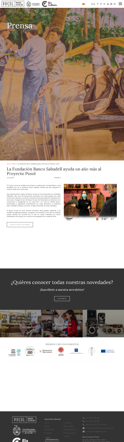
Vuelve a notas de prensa (20, 225)
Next (120, 218)
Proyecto (48, 433)
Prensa (14, 164)
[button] (84, 4)
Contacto (67, 422)
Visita (47, 426)
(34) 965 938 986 (92, 421)
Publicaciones (69, 433)
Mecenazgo (68, 426)
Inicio (8, 164)
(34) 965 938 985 (92, 418)
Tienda (66, 436)
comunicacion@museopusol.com (99, 428)
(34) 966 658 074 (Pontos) (96, 424)
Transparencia (69, 429)
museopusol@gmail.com (95, 431)
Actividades (49, 429)
